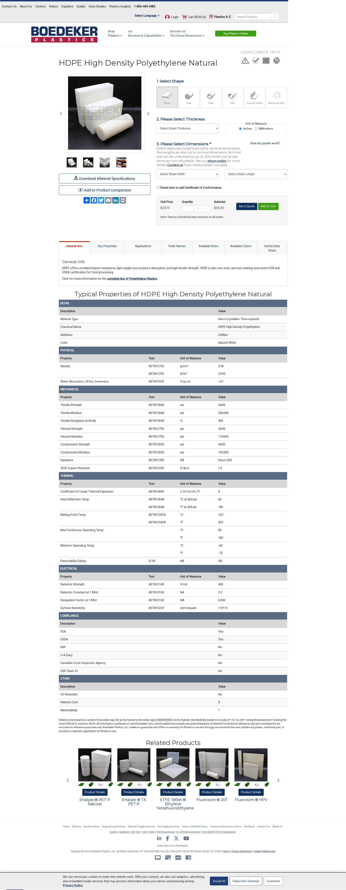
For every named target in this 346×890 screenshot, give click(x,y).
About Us (26, 6)
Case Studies (97, 6)
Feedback (249, 826)
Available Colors (240, 246)
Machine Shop (91, 826)
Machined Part (276, 103)
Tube (210, 103)
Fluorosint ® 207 (212, 799)
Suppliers (67, 6)
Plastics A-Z (222, 17)
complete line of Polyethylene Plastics (132, 278)
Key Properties (107, 246)
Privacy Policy (73, 885)
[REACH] (266, 62)
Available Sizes (208, 246)
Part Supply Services (168, 826)
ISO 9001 (136, 832)
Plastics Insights (120, 6)
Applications (143, 246)
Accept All (219, 881)
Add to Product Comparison (107, 190)
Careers (40, 6)
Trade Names (177, 246)
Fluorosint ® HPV (251, 799)
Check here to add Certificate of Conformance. (191, 187)
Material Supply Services (141, 826)
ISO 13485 (148, 832)
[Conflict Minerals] (276, 62)
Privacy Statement (241, 851)
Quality (80, 6)
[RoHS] (255, 62)
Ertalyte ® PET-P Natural (94, 801)
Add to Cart (268, 206)
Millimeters (266, 128)
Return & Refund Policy (194, 826)
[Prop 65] (245, 62)
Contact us (175, 165)
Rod (189, 103)
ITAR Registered (165, 832)
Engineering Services (113, 826)
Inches (247, 128)
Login (174, 17)
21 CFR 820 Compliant (188, 832)
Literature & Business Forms (225, 826)
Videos (53, 6)
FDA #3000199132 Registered (218, 832)
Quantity (187, 202)
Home (66, 826)
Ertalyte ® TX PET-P (134, 801)
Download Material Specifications (106, 178)
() (197, 17)
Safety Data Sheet (272, 248)
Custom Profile (254, 103)
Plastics (76, 826)
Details (95, 792)
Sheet (167, 103)
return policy (216, 161)
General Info (74, 246)
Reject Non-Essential (246, 881)
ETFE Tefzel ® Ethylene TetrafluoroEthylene (175, 803)
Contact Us (9, 6)
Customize (273, 881)
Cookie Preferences (264, 851)
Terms (226, 851)
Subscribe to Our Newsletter (172, 845)
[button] (62, 113)
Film (232, 103)
